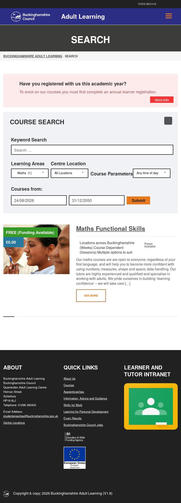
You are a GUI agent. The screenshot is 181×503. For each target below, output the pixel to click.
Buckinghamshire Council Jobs (83, 425)
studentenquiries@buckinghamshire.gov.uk (30, 416)
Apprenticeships (74, 392)
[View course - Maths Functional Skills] (36, 249)
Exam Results (73, 418)
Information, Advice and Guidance (85, 398)
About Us (69, 378)
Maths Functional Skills (110, 228)
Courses (69, 385)
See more (91, 296)
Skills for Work (73, 405)
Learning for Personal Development (86, 411)
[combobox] (30, 173)
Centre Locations (14, 422)
